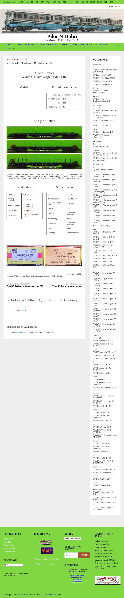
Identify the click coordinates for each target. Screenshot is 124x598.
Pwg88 (96, 96)
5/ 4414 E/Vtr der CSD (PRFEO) (102, 431)
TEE (111, 2)
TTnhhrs (96, 108)
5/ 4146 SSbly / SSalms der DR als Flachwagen (105, 159)
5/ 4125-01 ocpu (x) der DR (104, 355)
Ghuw (95, 88)
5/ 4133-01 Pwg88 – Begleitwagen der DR (101, 100)
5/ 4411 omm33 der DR (102, 379)
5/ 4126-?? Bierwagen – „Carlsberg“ (102, 136)
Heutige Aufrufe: (101, 544)
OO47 (95, 467)
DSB (42, 2)
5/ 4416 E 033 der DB (101, 443)
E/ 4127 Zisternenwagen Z (103, 225)
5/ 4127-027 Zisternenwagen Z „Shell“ (105, 216)
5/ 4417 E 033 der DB (101, 373)
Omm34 (96, 393)
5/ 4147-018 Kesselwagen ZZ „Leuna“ (104, 295)
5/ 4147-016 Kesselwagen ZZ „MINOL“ (104, 284)
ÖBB (64, 2)
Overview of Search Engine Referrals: (105, 567)
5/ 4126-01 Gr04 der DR (102, 75)
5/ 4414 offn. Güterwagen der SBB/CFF (104, 436)
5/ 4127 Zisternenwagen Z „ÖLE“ (103, 170)
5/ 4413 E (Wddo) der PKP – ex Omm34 (104, 397)
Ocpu (95, 349)
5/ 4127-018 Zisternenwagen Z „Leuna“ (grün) (105, 191)
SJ (87, 2)
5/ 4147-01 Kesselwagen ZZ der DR (104, 274)
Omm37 (96, 410)
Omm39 (96, 424)
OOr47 (96, 476)
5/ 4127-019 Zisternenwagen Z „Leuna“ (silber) (105, 201)
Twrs (95, 129)
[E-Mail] (119, 7)
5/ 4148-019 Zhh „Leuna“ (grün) (103, 251)
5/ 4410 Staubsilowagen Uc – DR (104, 493)
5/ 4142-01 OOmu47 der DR (104, 469)
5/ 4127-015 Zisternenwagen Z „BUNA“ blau (105, 175)
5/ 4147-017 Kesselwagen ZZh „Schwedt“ (105, 289)
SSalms (23, 60)
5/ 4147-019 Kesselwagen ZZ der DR (104, 300)
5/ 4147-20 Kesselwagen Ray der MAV (104, 330)
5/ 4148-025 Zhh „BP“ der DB (105, 255)
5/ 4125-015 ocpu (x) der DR (104, 358)
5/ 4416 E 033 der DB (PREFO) (101, 448)
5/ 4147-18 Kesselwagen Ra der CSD (104, 325)
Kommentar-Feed (10, 548)
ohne (70, 2)
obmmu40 (97, 338)
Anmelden (8, 542)
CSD (27, 2)
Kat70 (25, 211)
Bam (59, 595)
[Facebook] (109, 7)
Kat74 (30, 211)
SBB (82, 2)
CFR (21, 2)
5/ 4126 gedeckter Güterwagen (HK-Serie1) (105, 71)
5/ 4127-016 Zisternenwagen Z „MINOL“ (105, 181)
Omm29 (96, 362)
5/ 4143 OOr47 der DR (102, 479)
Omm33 (96, 377)
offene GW (97, 336)
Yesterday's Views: (102, 550)
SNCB (92, 2)
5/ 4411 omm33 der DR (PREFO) (102, 383)
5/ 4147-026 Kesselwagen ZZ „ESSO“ (104, 310)
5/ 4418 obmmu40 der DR (103, 341)
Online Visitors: (101, 541)
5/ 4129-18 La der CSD (102, 126)
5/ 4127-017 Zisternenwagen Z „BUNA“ (105, 186)
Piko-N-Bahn (62, 36)
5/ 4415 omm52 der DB (102, 458)
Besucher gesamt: (102, 560)
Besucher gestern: (102, 554)
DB (32, 2)
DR (37, 2)
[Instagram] (116, 7)
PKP (76, 2)
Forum (65, 45)
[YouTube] (112, 7)
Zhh (94, 229)
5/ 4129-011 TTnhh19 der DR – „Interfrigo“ (104, 116)
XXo (95, 483)
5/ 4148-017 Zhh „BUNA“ (103, 242)
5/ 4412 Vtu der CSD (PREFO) (101, 416)
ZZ (94, 271)
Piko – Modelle (26, 45)
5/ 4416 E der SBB (100, 452)
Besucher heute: (101, 547)
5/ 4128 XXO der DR (101, 485)
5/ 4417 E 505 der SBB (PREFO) (102, 369)
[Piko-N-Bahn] (62, 21)
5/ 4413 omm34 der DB (102, 406)
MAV (54, 2)
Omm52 (96, 455)
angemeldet (18, 332)
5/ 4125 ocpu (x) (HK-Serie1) (104, 352)
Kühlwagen (97, 105)
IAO (48, 2)
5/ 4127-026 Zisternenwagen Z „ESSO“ (105, 211)
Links (8, 49)
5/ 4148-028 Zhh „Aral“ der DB (104, 266)
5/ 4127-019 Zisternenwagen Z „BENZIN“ (105, 196)
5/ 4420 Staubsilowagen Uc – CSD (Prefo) (104, 508)
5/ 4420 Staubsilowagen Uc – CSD (104, 503)
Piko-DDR (14, 60)
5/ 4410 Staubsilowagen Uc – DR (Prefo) (104, 498)
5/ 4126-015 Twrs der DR (103, 132)
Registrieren (8, 539)
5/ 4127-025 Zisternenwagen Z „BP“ (105, 206)
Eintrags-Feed (9, 545)
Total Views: (100, 557)
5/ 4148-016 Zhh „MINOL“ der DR (104, 238)
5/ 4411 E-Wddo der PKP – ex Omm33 (104, 389)
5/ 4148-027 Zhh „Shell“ (102, 262)
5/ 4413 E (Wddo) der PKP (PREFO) (103, 402)
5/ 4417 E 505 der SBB (102, 365)
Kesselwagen (98, 164)
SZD (105, 2)
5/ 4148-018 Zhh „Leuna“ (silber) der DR (103, 246)
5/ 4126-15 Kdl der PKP (102, 84)
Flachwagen (97, 141)
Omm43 (96, 441)
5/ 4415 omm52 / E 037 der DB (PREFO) (103, 462)
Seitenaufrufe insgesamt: (104, 563)
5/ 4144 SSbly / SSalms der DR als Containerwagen (105, 154)
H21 (95, 144)
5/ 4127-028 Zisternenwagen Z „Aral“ (105, 221)
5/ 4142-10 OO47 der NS (103, 473)
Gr (94, 67)
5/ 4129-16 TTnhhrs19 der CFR (103, 122)
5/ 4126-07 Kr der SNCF (102, 81)
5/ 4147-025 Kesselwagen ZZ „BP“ (104, 305)
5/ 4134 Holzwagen (100, 147)
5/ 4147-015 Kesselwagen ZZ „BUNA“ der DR (104, 279)
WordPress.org (9, 551)
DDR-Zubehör (48, 45)
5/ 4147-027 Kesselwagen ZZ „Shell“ (104, 315)
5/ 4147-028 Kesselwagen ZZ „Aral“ (104, 320)
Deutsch (9, 565)
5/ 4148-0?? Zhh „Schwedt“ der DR (104, 233)
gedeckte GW (98, 65)
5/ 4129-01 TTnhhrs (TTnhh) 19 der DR (104, 111)
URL (26, 310)
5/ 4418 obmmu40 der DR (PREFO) (103, 345)
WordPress (49, 595)
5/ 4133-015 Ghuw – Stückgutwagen (101, 92)
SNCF (99, 2)
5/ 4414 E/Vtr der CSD (102, 427)
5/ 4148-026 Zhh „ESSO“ (103, 259)
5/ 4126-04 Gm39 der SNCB (104, 78)
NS (59, 2)
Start (8, 45)
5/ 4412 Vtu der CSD (101, 412)
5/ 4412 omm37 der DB (102, 421)
